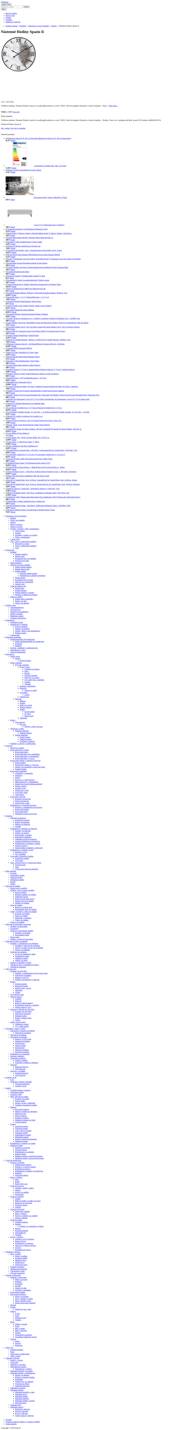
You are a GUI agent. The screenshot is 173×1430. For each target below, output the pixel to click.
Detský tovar (15, 656)
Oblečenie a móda (17, 729)
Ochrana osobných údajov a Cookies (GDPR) (23, 1422)
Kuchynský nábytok (17, 797)
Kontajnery (14, 929)
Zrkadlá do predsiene (18, 967)
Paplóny (18, 1224)
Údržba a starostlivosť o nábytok (27, 980)
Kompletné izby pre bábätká (25, 559)
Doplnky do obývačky (18, 971)
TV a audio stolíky (22, 1026)
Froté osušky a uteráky (23, 835)
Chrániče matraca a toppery (20, 1090)
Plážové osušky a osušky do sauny (28, 1201)
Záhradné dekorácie (22, 1386)
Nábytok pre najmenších (24, 582)
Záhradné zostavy (17, 1407)
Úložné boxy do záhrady (24, 1382)
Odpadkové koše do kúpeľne (26, 839)
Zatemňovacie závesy (23, 1250)
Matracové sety (20, 1114)
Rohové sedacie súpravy (24, 1003)
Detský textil (19, 556)
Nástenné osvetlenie (22, 1041)
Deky (26, 671)
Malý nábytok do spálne (19, 1097)
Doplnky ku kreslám (22, 933)
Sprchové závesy (21, 846)
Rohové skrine (20, 1154)
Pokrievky (19, 1345)
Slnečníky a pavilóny (18, 1365)
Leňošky (18, 999)
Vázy (17, 548)
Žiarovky (13, 1065)
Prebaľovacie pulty (22, 561)
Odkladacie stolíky (17, 880)
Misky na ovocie (21, 1280)
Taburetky (23, 718)
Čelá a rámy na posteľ (23, 1131)
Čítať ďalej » (113, 106)
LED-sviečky (20, 531)
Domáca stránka (12, 26)
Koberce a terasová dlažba (25, 1377)
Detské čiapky (25, 737)
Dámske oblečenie (22, 731)
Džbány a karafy (21, 1324)
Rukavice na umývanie (23, 1203)
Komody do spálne (22, 1099)
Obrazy (13, 522)
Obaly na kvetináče (17, 520)
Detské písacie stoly (22, 569)
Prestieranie (19, 1194)
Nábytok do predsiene (18, 952)
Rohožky (18, 1173)
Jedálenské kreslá (21, 897)
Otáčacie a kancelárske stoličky (22, 931)
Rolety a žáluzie (16, 1177)
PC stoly (27, 714)
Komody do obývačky (23, 1012)
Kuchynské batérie (22, 810)
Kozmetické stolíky (17, 875)
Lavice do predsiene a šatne (25, 954)
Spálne (8, 1088)
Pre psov (23, 724)
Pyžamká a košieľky (27, 741)
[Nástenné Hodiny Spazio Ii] (18, 71)
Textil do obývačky (17, 1209)
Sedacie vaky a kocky (23, 988)
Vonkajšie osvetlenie (18, 1058)
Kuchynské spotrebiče (18, 771)
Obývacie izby (11, 969)
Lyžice (17, 1314)
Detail (13, 141)
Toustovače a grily (22, 790)
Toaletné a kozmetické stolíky (26, 1105)
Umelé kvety (15, 539)
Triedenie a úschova (13, 1252)
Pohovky (18, 1001)
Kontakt (9, 1420)
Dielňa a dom (11, 605)
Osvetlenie (24, 693)
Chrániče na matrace (32, 669)
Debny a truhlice (21, 1256)
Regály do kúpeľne (22, 822)
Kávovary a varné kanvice (25, 780)
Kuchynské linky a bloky (19, 750)
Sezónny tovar (11, 1077)
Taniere (18, 1333)
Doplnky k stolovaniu (18, 1277)
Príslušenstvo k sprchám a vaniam (27, 844)
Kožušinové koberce (22, 1169)
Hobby (13, 720)
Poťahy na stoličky (22, 1192)
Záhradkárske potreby (18, 1367)
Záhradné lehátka (21, 1396)
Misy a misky (20, 1328)
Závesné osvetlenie (22, 1052)
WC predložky (20, 854)
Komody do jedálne (22, 914)
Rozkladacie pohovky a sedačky (27, 1005)
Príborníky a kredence (23, 918)
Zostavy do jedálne (17, 922)
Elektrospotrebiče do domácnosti (22, 639)
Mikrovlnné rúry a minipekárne (26, 782)
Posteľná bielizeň (30, 676)
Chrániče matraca (21, 1222)
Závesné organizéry (17, 1273)
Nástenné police (21, 1016)
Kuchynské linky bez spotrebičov (27, 754)
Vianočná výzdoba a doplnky (21, 1082)
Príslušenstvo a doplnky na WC (22, 850)
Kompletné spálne (17, 1092)
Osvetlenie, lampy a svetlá (15, 1029)
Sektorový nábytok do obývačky (22, 1009)
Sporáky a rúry (20, 788)
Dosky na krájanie (22, 1297)
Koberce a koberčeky (28, 686)
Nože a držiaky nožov (23, 1301)
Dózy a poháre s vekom (24, 1299)
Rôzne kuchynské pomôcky (25, 1303)
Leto (12, 1080)
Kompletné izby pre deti (24, 580)
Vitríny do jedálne (21, 920)
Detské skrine (20, 578)
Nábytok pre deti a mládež (20, 565)
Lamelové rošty (16, 1095)
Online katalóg (11, 1424)
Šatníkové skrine (16, 1146)
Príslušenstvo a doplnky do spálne (23, 1143)
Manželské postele (22, 1137)
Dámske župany (26, 733)
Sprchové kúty (20, 865)
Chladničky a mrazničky (24, 773)
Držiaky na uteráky (22, 833)
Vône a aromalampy (22, 537)
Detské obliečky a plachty (24, 593)
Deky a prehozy (21, 1214)
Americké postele (21, 1126)
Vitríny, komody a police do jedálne (23, 912)
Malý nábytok (11, 871)
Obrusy (18, 1190)
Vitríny (13, 884)
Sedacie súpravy (26, 707)
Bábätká (13, 552)
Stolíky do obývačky (18, 1022)
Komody (13, 873)
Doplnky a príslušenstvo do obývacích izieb (31, 973)
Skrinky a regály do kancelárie (21, 939)
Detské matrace (16, 563)
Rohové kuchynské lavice (24, 899)
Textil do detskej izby (18, 586)
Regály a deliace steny (23, 1018)
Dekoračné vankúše (22, 1211)
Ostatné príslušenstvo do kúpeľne (27, 841)
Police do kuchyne (22, 801)
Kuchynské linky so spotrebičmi (27, 756)
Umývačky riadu (21, 793)
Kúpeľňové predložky (23, 837)
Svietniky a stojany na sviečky (26, 535)
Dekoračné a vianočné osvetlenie (22, 1031)
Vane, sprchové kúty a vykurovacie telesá (25, 863)
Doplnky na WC (21, 852)
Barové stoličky (11, 13)
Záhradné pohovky (22, 1399)
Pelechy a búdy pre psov (33, 727)
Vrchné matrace (21, 1122)
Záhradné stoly (15, 1405)
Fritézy (17, 778)
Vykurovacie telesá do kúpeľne (26, 869)
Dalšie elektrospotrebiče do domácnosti (29, 642)
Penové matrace (21, 1116)
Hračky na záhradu (22, 1375)
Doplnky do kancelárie (18, 926)
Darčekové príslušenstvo (19, 612)
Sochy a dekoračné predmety (26, 546)
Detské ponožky (26, 739)
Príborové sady (20, 1318)
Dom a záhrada (16, 663)
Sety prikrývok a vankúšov (34, 680)
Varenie (13, 1339)
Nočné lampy (20, 1043)
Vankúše (9, 20)
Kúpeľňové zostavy (22, 820)
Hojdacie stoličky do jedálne (25, 895)
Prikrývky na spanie (31, 678)
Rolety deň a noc (21, 1184)
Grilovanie (14, 1362)
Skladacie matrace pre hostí (25, 1120)
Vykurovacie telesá (22, 1384)
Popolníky (19, 1284)
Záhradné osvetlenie (17, 1388)
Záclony (18, 1248)
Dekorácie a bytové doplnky (38, 26)
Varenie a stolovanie (13, 1275)
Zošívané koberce (21, 1175)
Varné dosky (19, 795)
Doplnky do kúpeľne (23, 831)
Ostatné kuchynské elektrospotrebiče (28, 784)
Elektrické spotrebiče (13, 637)
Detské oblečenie (21, 735)
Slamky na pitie (21, 1288)
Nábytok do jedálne (13, 886)
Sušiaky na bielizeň (22, 629)
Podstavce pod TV (22, 978)
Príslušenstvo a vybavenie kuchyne (23, 805)
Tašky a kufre (15, 1356)
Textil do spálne (16, 1220)
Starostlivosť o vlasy (18, 650)
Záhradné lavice (21, 1394)
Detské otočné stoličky (23, 567)
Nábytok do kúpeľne (18, 818)
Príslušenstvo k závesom (24, 1243)
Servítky (18, 1286)
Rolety (17, 1182)
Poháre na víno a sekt (23, 1309)
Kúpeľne (9, 816)
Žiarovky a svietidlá (17, 1071)
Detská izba (10, 550)
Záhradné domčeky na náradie (21, 1371)
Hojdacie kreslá (21, 984)
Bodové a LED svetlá (23, 1039)
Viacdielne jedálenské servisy (26, 1337)
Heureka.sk (10, 654)
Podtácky (18, 1282)
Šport (12, 1352)
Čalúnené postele (21, 1129)
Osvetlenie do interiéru (18, 1037)
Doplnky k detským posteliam (26, 595)
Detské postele (20, 571)
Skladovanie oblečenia (18, 1269)
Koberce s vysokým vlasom (25, 1167)
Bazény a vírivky (16, 1360)
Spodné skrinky (21, 769)
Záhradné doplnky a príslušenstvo (22, 1373)
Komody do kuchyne (23, 799)
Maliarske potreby (17, 616)
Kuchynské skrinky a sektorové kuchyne (25, 761)
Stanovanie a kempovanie (19, 1354)
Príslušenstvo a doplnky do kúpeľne (23, 829)
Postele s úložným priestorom (26, 1139)
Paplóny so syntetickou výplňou (32, 1226)
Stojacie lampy (20, 1046)
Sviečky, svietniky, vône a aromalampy (24, 529)
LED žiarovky (20, 1069)
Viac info (16, 112)
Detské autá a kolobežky (24, 599)
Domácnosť (10, 620)
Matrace (23, 701)
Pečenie (13, 1305)
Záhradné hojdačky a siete (24, 1392)
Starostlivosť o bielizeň (18, 624)
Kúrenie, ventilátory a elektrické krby (24, 648)
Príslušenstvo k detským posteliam (32, 576)
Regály (13, 882)
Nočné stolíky (29, 712)
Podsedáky (19, 1379)
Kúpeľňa (23, 688)
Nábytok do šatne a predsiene (17, 941)
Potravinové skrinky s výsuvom (26, 765)
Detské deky (19, 588)
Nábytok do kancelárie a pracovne (18, 924)
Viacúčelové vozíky (17, 1271)
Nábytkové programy (23, 1014)
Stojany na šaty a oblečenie (25, 1103)
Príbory (13, 1311)
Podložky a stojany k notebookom (23, 744)
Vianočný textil (20, 1086)
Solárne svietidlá (21, 1060)
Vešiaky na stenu (21, 961)
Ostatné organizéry (17, 1267)
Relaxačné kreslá (21, 986)
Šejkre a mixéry (21, 786)
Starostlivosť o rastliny (23, 1369)
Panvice (18, 1343)
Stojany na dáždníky (22, 950)
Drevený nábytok (21, 1411)
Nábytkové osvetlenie (23, 975)
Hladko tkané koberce (23, 1165)
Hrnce (17, 1341)
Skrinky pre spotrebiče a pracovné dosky (30, 767)
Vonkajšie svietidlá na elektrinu (26, 1063)
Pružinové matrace (22, 1118)
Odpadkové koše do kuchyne (26, 814)
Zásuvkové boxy (21, 1265)
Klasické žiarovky (21, 1067)
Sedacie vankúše (21, 1218)
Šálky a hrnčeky (21, 1331)
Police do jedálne (21, 916)
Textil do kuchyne (17, 1186)
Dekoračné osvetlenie (23, 1033)
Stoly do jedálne (16, 905)
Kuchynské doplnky (17, 1292)
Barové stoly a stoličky (18, 888)
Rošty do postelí (26, 705)
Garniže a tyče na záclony (24, 1239)
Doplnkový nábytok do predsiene (27, 946)
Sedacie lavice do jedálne (24, 901)
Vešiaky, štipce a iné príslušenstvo (27, 631)
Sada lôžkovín (20, 1233)
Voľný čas (9, 1348)
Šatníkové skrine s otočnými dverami (28, 1156)
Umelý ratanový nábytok (24, 1416)
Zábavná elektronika (18, 652)
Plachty (27, 673)
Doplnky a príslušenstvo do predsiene (24, 944)
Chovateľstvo (15, 610)
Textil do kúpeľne (17, 1197)
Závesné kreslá (20, 1403)
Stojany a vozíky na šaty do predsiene (29, 948)
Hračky (18, 659)
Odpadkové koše (16, 622)
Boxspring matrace (22, 1109)
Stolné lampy (20, 1048)
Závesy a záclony (16, 1237)
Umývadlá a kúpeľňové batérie (21, 856)
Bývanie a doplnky (22, 665)
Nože (17, 1316)
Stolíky (22, 710)
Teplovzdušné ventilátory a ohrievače (29, 848)
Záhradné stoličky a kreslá (24, 1401)
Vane (17, 867)
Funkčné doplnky (16, 1350)
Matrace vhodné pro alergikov (26, 1112)
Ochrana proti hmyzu (18, 618)
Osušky (18, 1199)
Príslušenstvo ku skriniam (24, 1152)
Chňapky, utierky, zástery (24, 1188)
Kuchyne (9, 746)
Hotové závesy (20, 1241)
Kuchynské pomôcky (18, 1294)
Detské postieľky (21, 554)
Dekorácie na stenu (22, 544)
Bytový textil (24, 667)
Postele (8, 18)
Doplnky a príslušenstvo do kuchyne (28, 807)
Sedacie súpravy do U (23, 1007)
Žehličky (18, 646)
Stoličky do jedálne (22, 903)
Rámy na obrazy (16, 525)
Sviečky (18, 533)
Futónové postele (21, 1133)
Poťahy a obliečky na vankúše (26, 1216)
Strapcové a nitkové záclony (25, 1246)
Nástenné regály (16, 878)
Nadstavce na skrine (22, 1148)
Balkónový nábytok (13, 22)
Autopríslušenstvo (17, 607)
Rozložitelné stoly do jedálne (25, 909)
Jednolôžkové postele (23, 1135)
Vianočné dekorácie (22, 1084)
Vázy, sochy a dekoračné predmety (23, 542)
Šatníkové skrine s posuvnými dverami (29, 1158)
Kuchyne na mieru (17, 748)
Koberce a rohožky (17, 1163)
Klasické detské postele (28, 573)
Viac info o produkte (13, 128)
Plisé (17, 1180)
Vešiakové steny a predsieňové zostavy (24, 965)
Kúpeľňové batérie (22, 858)
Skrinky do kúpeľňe (22, 824)
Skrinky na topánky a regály (20, 963)
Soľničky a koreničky (23, 1290)
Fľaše (17, 1326)
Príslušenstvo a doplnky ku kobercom (29, 1171)
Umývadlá (19, 861)
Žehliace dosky (20, 633)
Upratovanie (15, 635)
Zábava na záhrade (22, 603)
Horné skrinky (20, 763)
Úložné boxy (24, 697)
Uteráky (27, 682)
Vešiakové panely (21, 958)
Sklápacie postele (21, 1141)
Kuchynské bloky (21, 752)
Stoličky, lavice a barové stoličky (22, 890)
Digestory (18, 775)
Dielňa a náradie (16, 614)
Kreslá (12, 982)
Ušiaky (17, 992)
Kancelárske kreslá (22, 935)
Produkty (23, 26)
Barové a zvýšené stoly (23, 907)
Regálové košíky (21, 1258)
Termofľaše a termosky (23, 1335)
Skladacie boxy (20, 1260)
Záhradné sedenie (16, 1390)
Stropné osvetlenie (22, 1050)
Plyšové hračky (25, 661)
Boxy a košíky (15, 1254)
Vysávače (18, 644)
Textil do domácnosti (13, 1160)
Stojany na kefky (30, 690)
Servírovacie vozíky (22, 803)
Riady (12, 1322)
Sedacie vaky (20, 584)
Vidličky (18, 1320)
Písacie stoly (10, 16)
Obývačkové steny (17, 995)
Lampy (27, 695)
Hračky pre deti (21, 601)
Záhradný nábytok (12, 1358)
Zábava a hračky (16, 597)
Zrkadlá (18, 827)
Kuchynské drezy (21, 812)
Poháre (13, 1307)
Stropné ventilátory (17, 1056)
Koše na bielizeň (21, 627)
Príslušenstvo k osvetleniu (20, 1054)
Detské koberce (21, 590)
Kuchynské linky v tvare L (25, 758)
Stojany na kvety (16, 527)
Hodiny (54, 26)
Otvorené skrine (21, 1150)
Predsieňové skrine (22, 956)
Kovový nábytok (21, 1414)
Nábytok (18, 699)
